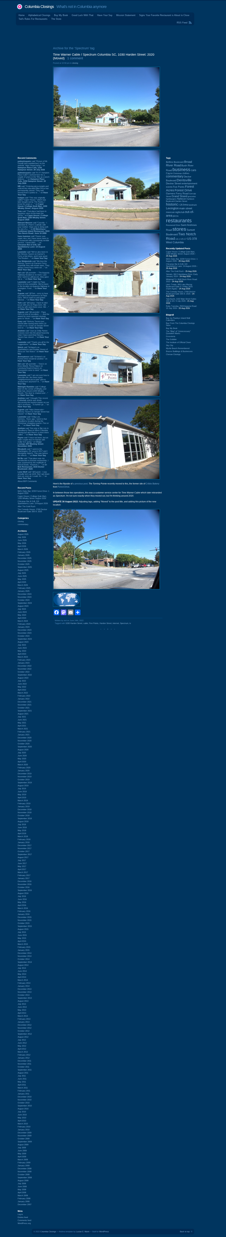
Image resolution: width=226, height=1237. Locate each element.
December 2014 (24, 953)
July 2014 (22, 968)
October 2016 (23, 887)
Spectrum (124, 623)
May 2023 (22, 651)
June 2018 (22, 827)
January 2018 (23, 842)
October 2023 (23, 636)
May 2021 (22, 723)
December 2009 (24, 1133)
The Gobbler (171, 339)
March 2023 (23, 657)
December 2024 (24, 594)
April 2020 (22, 762)
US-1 (178, 239)
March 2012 (23, 1052)
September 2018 (25, 818)
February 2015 (24, 947)
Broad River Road (179, 163)
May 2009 (22, 1154)
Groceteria (170, 336)
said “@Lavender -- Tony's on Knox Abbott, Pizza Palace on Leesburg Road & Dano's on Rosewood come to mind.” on (33, 368)
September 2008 (25, 1177)
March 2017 (23, 872)
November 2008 (24, 1171)
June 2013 (22, 1007)
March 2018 (23, 836)
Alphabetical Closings (39, 15)
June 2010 (22, 1115)
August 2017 (23, 857)
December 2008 (24, 1168)
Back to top (185, 1231)
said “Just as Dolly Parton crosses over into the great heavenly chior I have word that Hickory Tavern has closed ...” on (33, 335)
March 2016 (23, 908)
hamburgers (171, 199)
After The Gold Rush (26, 506)
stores (179, 229)
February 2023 (24, 660)
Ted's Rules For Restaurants (33, 19)
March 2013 (23, 1016)
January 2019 (23, 806)
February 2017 (24, 875)
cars (193, 170)
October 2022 (23, 672)
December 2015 (24, 917)
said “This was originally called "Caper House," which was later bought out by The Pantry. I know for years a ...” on (32, 203)
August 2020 (23, 750)
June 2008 (22, 1186)
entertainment (189, 183)
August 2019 (23, 785)
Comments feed (24, 1220)
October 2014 (23, 959)
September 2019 (25, 782)
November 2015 (24, 920)
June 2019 (22, 791)
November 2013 (24, 992)
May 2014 (22, 974)
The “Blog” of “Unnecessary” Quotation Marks (178, 332)
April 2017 (22, 869)
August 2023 (23, 642)
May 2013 (22, 1010)
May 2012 (22, 1046)
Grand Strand (179, 196)
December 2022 (24, 666)
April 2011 (22, 1085)
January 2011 (23, 1094)
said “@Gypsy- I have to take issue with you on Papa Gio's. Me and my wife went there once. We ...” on (33, 306)
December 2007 (24, 1204)
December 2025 (24, 558)
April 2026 (22, 546)
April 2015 (22, 941)
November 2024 (24, 597)
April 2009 (22, 1157)
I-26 (181, 205)
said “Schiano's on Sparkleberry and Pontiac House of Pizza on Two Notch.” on (33, 350)
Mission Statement (125, 15)
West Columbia (175, 242)
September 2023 (25, 639)
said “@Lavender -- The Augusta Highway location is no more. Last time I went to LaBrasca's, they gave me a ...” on (33, 276)
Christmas (177, 173)
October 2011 (23, 1067)
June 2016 (22, 899)
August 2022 (23, 678)
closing (21, 521)
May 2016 (22, 902)
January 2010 (23, 1130)
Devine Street (173, 183)
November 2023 (24, 633)
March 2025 (23, 585)
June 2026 (22, 540)
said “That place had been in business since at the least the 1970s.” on (33, 215)
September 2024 (25, 603)
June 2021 (22, 720)
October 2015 (23, 923)
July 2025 (22, 573)
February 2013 (24, 1019)
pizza (175, 216)
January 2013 (23, 1022)
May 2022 (22, 687)
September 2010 (25, 1106)
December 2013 (24, 989)
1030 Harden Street (74, 623)
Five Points (94, 623)
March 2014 (23, 980)
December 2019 (24, 774)
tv (130, 623)
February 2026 (24, 552)
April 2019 (22, 797)
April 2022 (22, 690)
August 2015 (23, 929)
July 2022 (22, 681)
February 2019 (24, 803)
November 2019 (24, 777)
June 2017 (22, 863)
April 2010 (22, 1121)
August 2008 (23, 1180)
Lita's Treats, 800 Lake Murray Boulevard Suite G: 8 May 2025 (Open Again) (179, 286)
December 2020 (24, 738)
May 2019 (22, 794)
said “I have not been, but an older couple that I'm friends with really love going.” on (33, 442)
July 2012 (22, 1040)
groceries (192, 196)
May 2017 (22, 866)
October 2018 (23, 815)
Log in (20, 1214)
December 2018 (24, 809)
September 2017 (25, 854)
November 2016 (24, 884)
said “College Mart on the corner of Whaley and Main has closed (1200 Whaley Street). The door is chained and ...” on (33, 391)
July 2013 (22, 1004)
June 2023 (22, 648)
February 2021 (24, 732)
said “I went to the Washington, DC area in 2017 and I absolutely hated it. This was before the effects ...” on (33, 452)
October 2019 (23, 779)
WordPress (104, 1231)
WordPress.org (24, 1223)
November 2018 (24, 812)
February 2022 (24, 696)
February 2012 (24, 1055)
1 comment (75, 58)
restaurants (179, 220)
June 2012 (22, 1043)
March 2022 (23, 693)
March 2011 (23, 1088)
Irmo (185, 204)
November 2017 (24, 848)
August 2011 (23, 1073)
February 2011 (24, 1091)
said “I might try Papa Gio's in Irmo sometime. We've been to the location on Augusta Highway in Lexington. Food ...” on (33, 286)
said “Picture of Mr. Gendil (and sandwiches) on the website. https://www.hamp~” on (33, 165)
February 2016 (24, 911)
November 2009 (24, 1136)
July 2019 (22, 788)
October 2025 (23, 564)
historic (172, 204)
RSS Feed (182, 22)
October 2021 (23, 708)
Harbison (181, 199)
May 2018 (22, 830)
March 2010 (23, 1124)
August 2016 (23, 893)
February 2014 (24, 983)
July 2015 (22, 932)
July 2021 (22, 717)
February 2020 (24, 768)
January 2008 (23, 1201)
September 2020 (25, 747)
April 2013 (22, 1013)
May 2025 (22, 579)
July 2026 (22, 537)
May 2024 (22, 615)
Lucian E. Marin (82, 1231)
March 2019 (23, 800)
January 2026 (23, 555)
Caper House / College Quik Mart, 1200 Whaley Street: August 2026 (32, 497)
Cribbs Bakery (152, 483)
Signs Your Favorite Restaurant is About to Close (164, 15)
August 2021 (23, 714)
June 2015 (22, 935)
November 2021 (24, 705)
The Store (56, 19)
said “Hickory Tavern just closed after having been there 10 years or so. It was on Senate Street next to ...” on (33, 324)
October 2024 (23, 600)
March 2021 (23, 729)
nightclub (179, 212)
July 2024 (22, 609)
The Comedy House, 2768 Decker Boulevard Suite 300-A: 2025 (32, 510)
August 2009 (23, 1145)
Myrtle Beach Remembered (177, 348)
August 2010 (23, 1109)
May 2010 (22, 1118)
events (169, 187)
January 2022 (23, 699)
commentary (23, 524)
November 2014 (24, 956)
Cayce (169, 173)
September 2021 (25, 711)
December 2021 (24, 702)
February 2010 (24, 1127)
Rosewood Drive (173, 225)
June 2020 (22, 756)
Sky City (169, 345)
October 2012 (23, 1031)
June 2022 (22, 684)
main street (185, 208)
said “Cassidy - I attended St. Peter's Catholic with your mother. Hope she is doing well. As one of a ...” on (33, 228)
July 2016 (22, 896)
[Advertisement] (113, 35)
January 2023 (23, 663)
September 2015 (25, 926)
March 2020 (23, 765)
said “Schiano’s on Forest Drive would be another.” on (32, 359)
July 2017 (22, 860)
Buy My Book (61, 15)
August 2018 (23, 821)
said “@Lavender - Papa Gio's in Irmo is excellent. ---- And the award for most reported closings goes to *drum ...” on (33, 315)
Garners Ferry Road (177, 193)
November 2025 (24, 561)
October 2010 (23, 1103)
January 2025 (23, 591)
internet (116, 623)
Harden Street (106, 623)
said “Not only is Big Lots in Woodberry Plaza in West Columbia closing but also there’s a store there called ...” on (33, 431)
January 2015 (23, 950)
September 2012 (25, 1034)
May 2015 (22, 938)
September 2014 (25, 962)
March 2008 (23, 1195)
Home (22, 15)
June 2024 (22, 612)
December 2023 (24, 630)
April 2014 (22, 977)
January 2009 (23, 1165)
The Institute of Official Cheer (178, 342)
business (181, 169)
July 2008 (22, 1183)
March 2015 (23, 944)
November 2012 (24, 1028)
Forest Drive (63, 487)
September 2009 (25, 1142)
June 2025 (22, 576)
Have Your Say (104, 15)
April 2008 (22, 1192)
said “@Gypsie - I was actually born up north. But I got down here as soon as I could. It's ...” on (33, 475)
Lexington (172, 208)
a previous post (80, 483)
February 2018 (24, 839)
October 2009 (23, 1139)
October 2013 (23, 995)
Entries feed (23, 1217)
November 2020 (24, 741)
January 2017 (23, 878)
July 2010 (22, 1112)
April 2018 (22, 833)
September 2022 (25, 675)
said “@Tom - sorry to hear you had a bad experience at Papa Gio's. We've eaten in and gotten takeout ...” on (33, 296)
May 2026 (22, 543)
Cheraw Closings (173, 354)
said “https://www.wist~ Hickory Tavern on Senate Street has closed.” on (33, 412)
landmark (193, 205)
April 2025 (22, 582)
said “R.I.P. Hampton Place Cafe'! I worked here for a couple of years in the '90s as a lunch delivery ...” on (33, 178)
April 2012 (22, 1049)
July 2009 (22, 1148)
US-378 (192, 238)
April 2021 (22, 726)
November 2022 (24, 669)
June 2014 (22, 971)
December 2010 (24, 1097)
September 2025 (25, 567)
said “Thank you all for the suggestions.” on (33, 343)
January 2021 (23, 735)
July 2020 (22, 753)
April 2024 (22, 618)
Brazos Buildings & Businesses (179, 351)
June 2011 (22, 1079)
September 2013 (25, 998)
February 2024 (24, 624)
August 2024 (23, 606)
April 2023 (22, 654)
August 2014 (23, 965)
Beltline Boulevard (175, 162)
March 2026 (23, 549)
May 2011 (22, 1082)
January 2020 (23, 771)
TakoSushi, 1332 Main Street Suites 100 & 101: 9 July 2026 (181, 300)
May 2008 (22, 1189)
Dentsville (184, 180)
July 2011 (22, 1076)
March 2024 (23, 621)
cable (85, 623)
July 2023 (22, 645)
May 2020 (22, 759)
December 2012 (24, 1025)
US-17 (183, 239)
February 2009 (24, 1162)
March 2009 (23, 1159)
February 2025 (24, 588)
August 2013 (23, 1001)
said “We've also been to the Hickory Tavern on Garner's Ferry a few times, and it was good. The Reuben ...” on (33, 255)
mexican (170, 212)
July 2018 (22, 824)
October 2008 (23, 1174)
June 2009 (22, 1151)
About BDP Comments (27, 481)
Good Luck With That (82, 15)
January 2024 (23, 627)
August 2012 (23, 1037)
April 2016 (22, 905)
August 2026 (23, 534)
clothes (185, 173)
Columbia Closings (39, 6)
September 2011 (25, 1070)
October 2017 (23, 851)
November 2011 (24, 1064)
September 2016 (25, 890)
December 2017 (24, 845)
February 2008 (24, 1198)
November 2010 (24, 1100)
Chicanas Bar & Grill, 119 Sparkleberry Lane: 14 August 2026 (33, 502)
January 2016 (23, 914)
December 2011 (24, 1061)
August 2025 (23, 570)
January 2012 (23, 1058)
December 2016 (24, 881)
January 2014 (23, 986)
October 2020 (23, 744)
